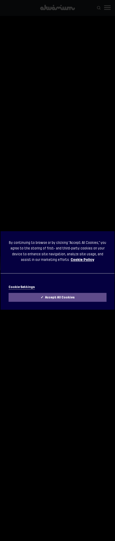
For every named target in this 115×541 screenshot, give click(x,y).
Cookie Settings (22, 287)
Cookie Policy (82, 259)
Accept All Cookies (60, 298)
